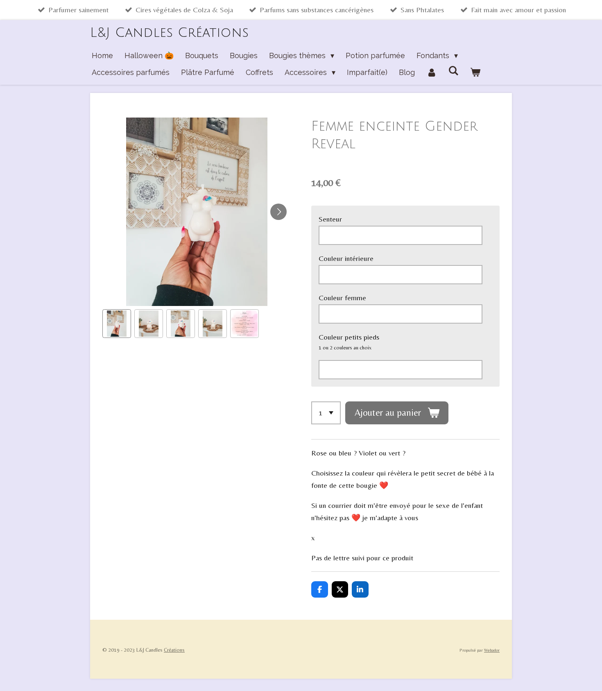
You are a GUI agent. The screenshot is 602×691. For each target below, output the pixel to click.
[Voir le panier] (475, 72)
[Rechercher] (453, 70)
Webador (492, 650)
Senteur (330, 219)
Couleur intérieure (346, 258)
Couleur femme (342, 297)
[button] (116, 323)
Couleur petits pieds (349, 337)
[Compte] (431, 72)
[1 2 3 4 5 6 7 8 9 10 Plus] (326, 412)
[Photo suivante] (278, 212)
